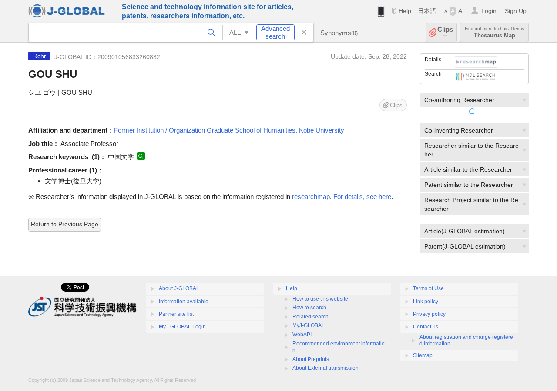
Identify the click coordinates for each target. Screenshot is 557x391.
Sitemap (423, 355)
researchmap (311, 196)
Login (489, 10)
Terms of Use (428, 288)
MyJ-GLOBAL (308, 325)
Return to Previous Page (64, 224)
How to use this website (320, 299)
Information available (183, 301)
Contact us (425, 327)
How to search (309, 308)
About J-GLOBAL (179, 288)
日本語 (427, 10)
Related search (310, 317)
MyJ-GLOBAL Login (182, 327)
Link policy (425, 301)
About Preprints (310, 359)
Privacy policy (429, 314)
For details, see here (362, 196)
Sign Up (516, 10)
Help (405, 10)
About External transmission (325, 368)
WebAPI (302, 334)
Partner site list (176, 314)
